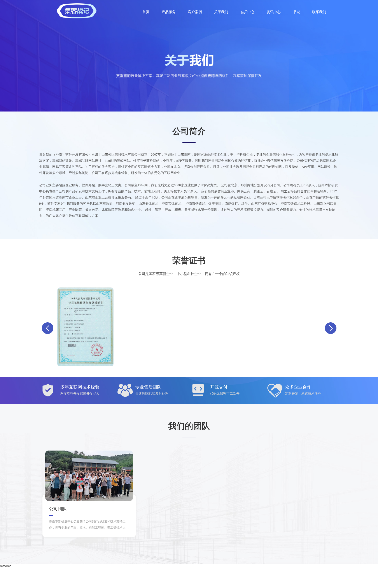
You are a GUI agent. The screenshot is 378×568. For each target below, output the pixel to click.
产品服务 (169, 12)
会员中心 (247, 12)
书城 (296, 12)
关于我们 (221, 12)
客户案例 (195, 12)
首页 (145, 12)
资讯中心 (274, 12)
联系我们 (319, 12)
